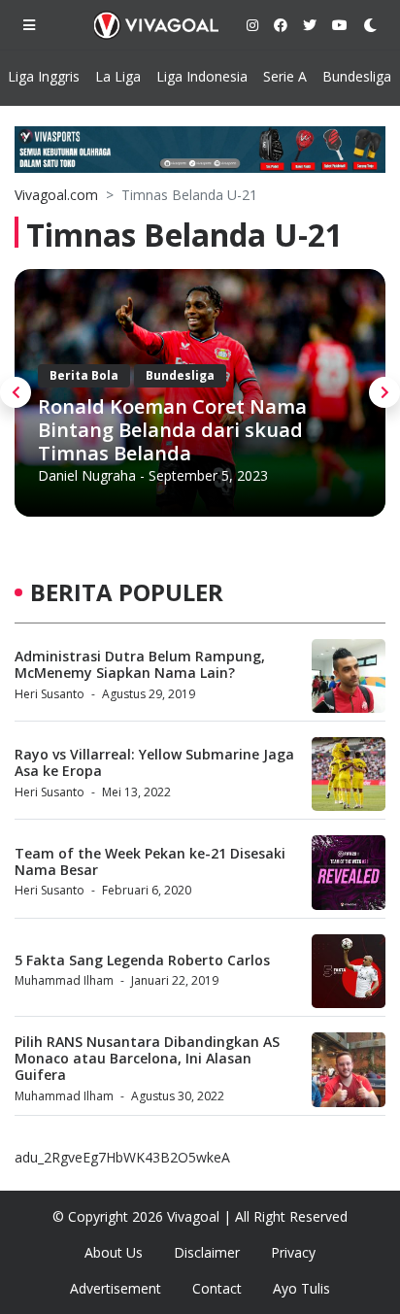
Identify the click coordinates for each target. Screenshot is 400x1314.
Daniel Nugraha (87, 475)
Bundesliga (356, 76)
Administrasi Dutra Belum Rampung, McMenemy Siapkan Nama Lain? (140, 664)
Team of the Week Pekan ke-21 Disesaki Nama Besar (150, 861)
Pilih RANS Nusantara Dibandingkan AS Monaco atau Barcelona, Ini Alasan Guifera (147, 1058)
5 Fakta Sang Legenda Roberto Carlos (142, 960)
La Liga (118, 76)
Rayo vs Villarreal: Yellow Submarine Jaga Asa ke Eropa (154, 762)
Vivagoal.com (56, 194)
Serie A (285, 76)
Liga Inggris (44, 76)
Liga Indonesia (202, 76)
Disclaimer (207, 1252)
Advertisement (115, 1288)
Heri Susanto (49, 694)
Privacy (293, 1252)
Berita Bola (84, 375)
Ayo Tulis (301, 1288)
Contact (217, 1288)
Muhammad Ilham (64, 980)
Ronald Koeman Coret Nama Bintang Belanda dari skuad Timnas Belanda (172, 429)
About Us (113, 1252)
